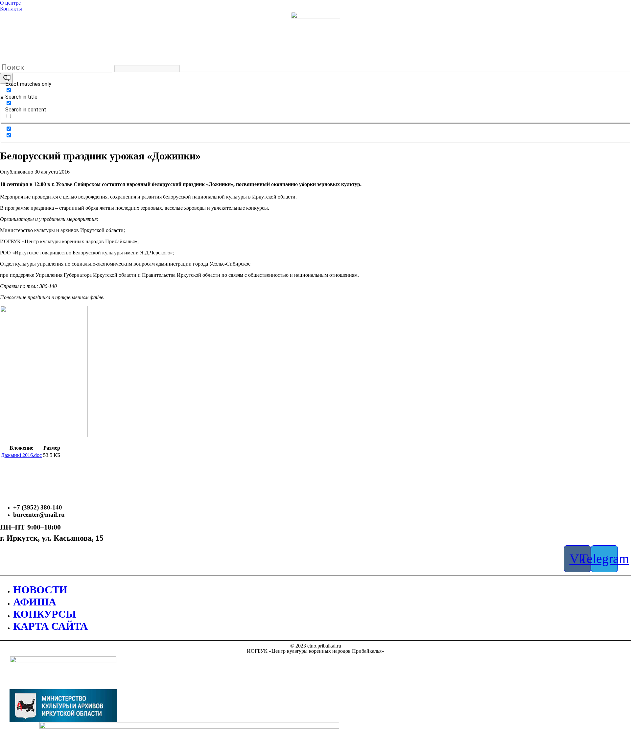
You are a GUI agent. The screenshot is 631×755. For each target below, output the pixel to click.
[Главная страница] (315, 36)
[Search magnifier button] (6, 78)
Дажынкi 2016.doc (21, 455)
